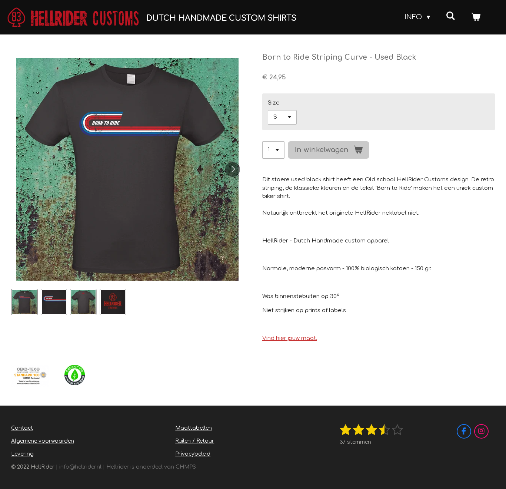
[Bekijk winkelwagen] (476, 17)
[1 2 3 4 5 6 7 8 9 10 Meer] (273, 150)
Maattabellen (193, 428)
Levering (22, 454)
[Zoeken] (450, 16)
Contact (22, 428)
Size (274, 103)
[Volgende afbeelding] (232, 169)
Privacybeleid (192, 454)
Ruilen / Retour (194, 441)
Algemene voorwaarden (42, 441)
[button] (24, 302)
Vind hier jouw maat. (289, 338)
